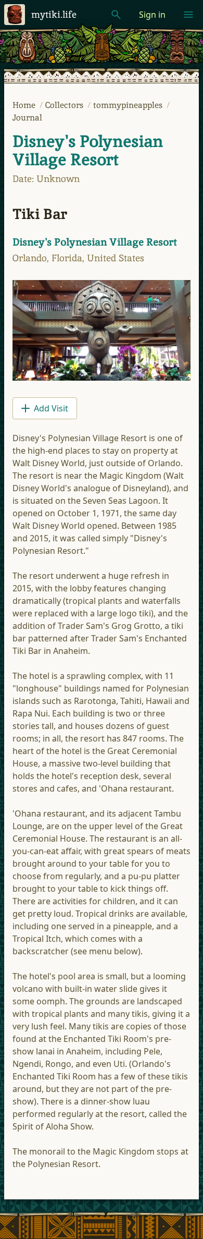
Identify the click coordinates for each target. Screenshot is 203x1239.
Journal (27, 117)
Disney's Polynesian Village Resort (87, 150)
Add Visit (51, 408)
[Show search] (116, 14)
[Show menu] (188, 14)
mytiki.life (54, 14)
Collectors (65, 105)
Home (24, 105)
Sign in (152, 14)
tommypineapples (128, 105)
